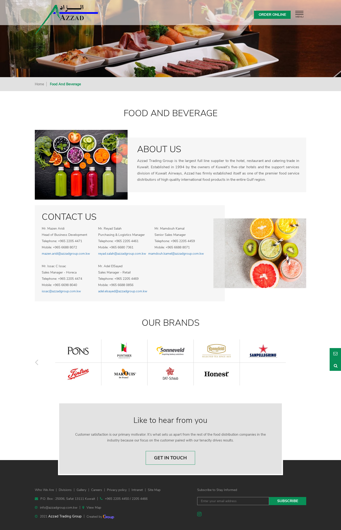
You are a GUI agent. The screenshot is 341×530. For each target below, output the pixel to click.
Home (39, 84)
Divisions (65, 490)
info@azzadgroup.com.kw (58, 507)
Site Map (154, 490)
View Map (94, 507)
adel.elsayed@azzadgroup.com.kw (122, 291)
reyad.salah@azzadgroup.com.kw (122, 253)
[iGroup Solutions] (108, 516)
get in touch (170, 458)
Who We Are (44, 490)
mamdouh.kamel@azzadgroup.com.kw (176, 253)
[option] (170, 362)
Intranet (137, 490)
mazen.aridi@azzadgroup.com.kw (66, 253)
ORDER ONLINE (272, 14)
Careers (96, 490)
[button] (36, 362)
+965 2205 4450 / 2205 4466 (126, 499)
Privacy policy (117, 490)
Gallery (81, 490)
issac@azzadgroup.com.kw (61, 291)
